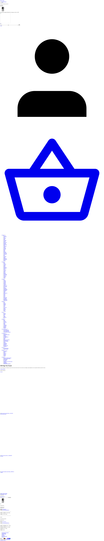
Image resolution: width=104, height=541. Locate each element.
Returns (3, 534)
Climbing (1, 472)
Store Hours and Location (5, 532)
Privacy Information (4, 536)
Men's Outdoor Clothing (3, 494)
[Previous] (1, 495)
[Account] (52, 129)
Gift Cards (3, 535)
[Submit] (19, 25)
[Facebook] (3, 8)
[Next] (3, 495)
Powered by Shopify (3, 540)
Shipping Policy (4, 533)
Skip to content (2, 0)
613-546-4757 (4, 509)
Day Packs (1, 456)
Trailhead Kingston (7, 539)
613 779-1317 (4, 521)
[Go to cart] (52, 233)
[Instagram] (3, 502)
